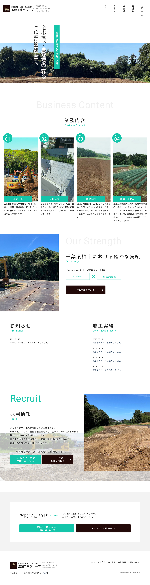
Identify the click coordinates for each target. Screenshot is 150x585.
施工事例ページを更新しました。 (107, 342)
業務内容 (114, 9)
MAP (45, 573)
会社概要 (133, 9)
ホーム (105, 8)
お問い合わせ (142, 11)
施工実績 (123, 9)
